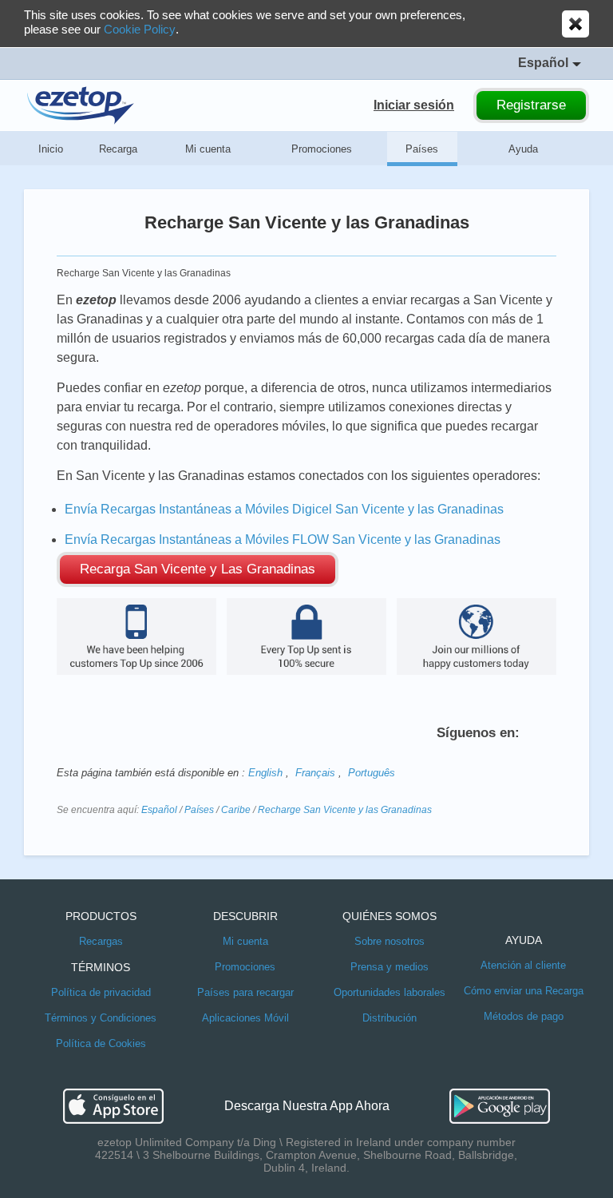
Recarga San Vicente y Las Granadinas (197, 569)
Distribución (389, 1018)
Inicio (50, 149)
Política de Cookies (101, 1043)
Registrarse (531, 105)
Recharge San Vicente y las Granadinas (345, 809)
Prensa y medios (389, 967)
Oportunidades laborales (389, 992)
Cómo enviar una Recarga (523, 991)
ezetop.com (80, 105)
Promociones (321, 149)
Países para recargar (245, 992)
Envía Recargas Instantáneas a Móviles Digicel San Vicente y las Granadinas (284, 509)
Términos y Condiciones (100, 1018)
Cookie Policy (140, 29)
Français (315, 773)
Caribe (236, 809)
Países (421, 149)
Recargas (101, 941)
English (265, 773)
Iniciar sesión (414, 105)
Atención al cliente (523, 965)
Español (159, 809)
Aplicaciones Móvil (245, 1018)
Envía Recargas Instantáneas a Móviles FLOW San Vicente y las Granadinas (282, 539)
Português (371, 773)
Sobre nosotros (389, 941)
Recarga (118, 149)
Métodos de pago (524, 1016)
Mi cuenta (208, 149)
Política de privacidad (101, 992)
